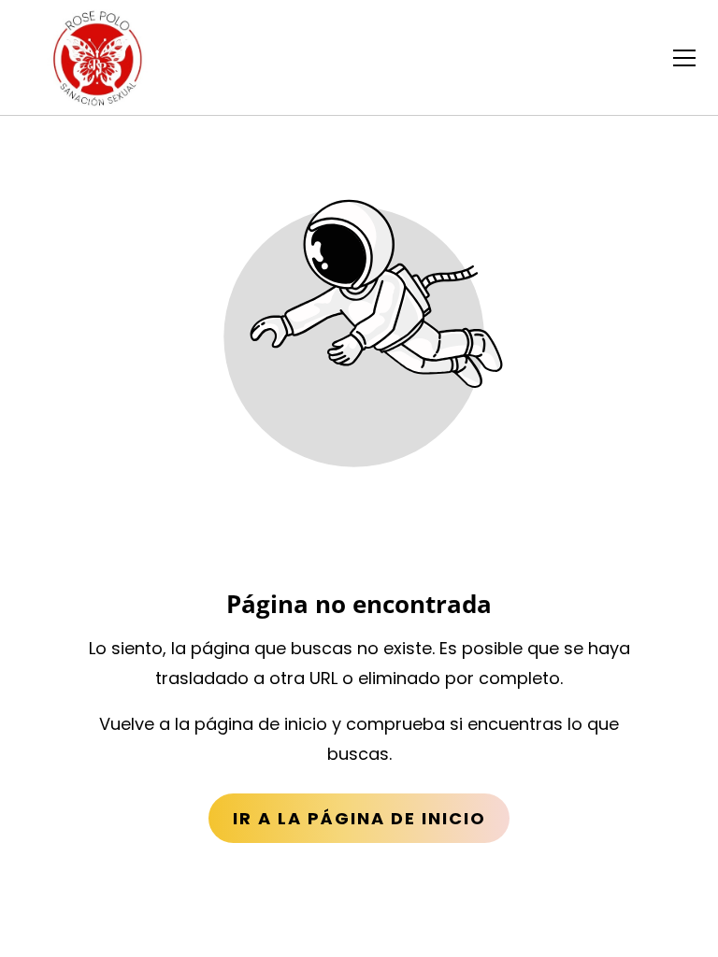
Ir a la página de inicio (359, 818)
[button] (684, 58)
